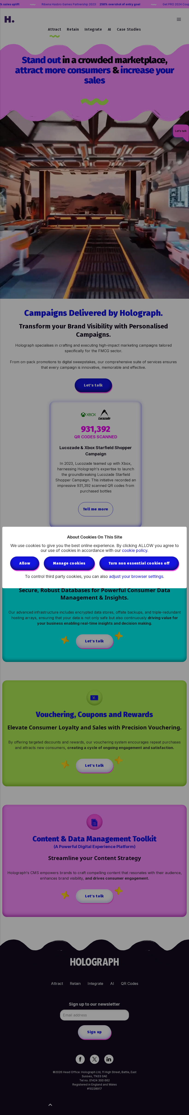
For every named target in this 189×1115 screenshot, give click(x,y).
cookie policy (134, 550)
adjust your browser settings (136, 576)
